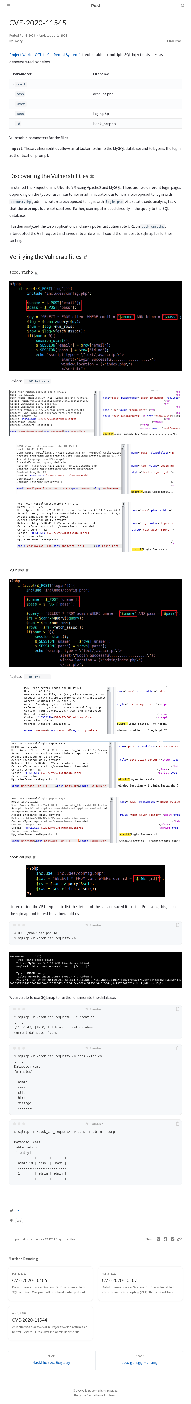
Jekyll (112, 1395)
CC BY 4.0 (51, 1239)
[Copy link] (179, 1239)
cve (17, 1210)
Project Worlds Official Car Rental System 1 (45, 54)
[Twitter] (158, 1239)
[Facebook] (165, 1239)
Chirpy (90, 1395)
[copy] (177, 925)
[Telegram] (172, 1239)
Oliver (86, 1390)
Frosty (18, 41)
